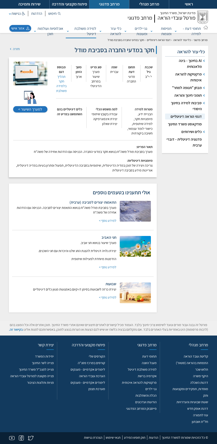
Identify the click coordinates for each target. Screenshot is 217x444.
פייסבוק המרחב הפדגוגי (141, 408)
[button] (54, 13)
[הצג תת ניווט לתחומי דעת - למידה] (176, 31)
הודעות (153, 437)
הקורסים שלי (97, 356)
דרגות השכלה (199, 382)
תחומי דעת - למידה (192, 31)
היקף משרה (200, 376)
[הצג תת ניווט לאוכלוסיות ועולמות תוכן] (35, 31)
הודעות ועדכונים (146, 402)
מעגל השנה (149, 363)
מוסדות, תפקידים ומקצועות (190, 389)
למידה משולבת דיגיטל (85, 31)
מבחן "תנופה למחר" (187, 87)
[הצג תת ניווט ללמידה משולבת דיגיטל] (68, 31)
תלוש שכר (201, 369)
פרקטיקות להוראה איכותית (188, 77)
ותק (205, 395)
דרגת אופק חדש (197, 408)
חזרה (16, 49)
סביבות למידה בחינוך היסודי (186, 105)
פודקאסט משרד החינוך (185, 124)
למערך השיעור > (30, 109)
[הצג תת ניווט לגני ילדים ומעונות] (125, 31)
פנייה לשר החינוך (43, 363)
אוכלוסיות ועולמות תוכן (50, 31)
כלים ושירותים (191, 131)
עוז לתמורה (200, 415)
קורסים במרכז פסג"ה (91, 363)
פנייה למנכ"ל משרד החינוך (36, 369)
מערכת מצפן (96, 389)
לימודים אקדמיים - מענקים (88, 369)
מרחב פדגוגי (200, 40)
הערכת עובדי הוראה (92, 376)
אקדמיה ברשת (147, 376)
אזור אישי (17, 28)
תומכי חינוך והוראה (188, 95)
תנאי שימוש (113, 437)
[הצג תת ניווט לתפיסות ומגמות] (151, 31)
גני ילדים (151, 389)
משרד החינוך (178, 13)
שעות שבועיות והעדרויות (192, 402)
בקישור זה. (16, 329)
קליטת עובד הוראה (196, 356)
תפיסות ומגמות (166, 31)
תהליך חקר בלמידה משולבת (61, 83)
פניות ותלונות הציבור (40, 382)
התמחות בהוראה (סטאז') (192, 363)
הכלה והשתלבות (146, 395)
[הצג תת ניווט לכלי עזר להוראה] (100, 31)
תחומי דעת (149, 356)
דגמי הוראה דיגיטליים (159, 40)
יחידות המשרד (44, 356)
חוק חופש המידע (134, 437)
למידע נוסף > (107, 220)
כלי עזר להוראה (115, 31)
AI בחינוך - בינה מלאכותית (190, 63)
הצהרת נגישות (93, 437)
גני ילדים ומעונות (141, 31)
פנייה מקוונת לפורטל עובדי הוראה (32, 376)
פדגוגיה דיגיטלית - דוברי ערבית (184, 142)
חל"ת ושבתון (200, 421)
